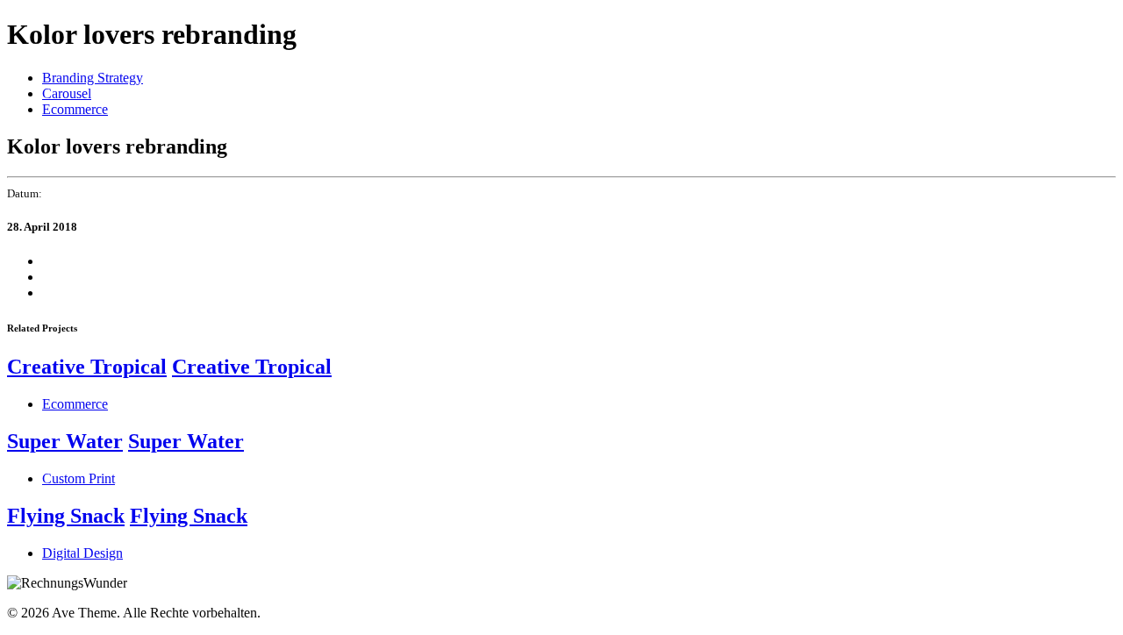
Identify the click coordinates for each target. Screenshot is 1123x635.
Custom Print (78, 478)
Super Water (65, 441)
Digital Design (82, 553)
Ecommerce (75, 109)
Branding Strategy (92, 77)
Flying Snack (66, 515)
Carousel (66, 93)
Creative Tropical (87, 366)
